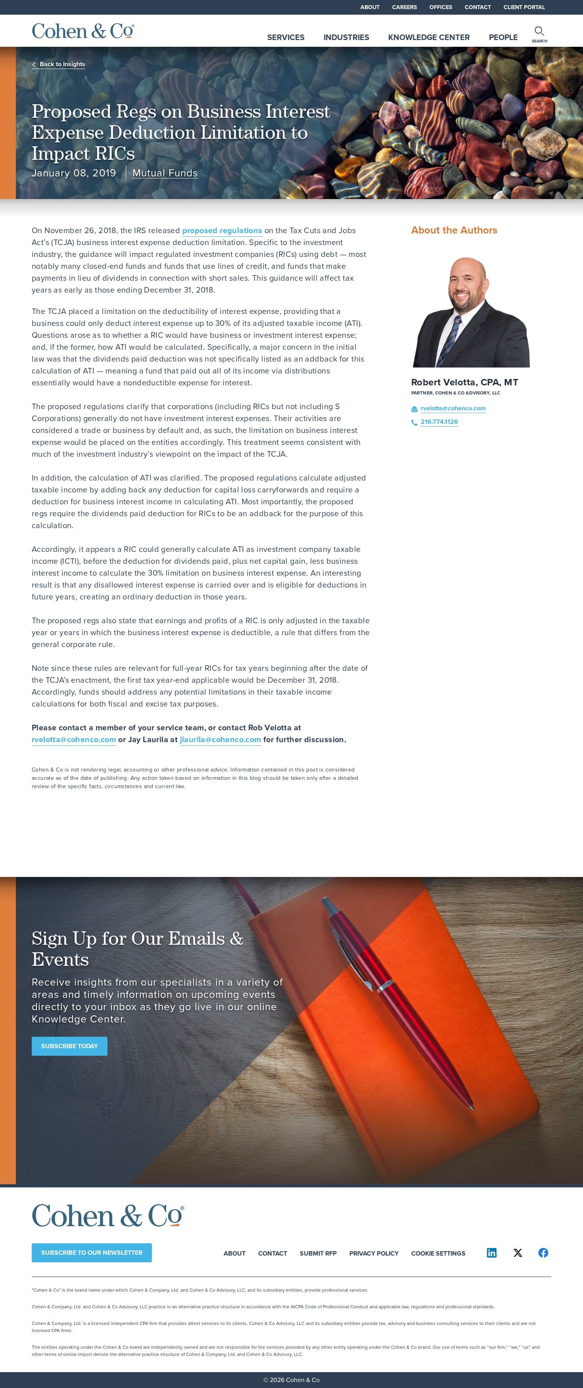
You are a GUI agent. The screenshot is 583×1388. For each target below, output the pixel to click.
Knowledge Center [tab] (429, 37)
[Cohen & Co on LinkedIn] (492, 1252)
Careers (404, 7)
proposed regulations (222, 230)
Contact (478, 7)
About (370, 7)
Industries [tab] (346, 37)
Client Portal (524, 7)
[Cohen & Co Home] (83, 31)
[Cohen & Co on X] (518, 1252)
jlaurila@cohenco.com (220, 739)
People (503, 37)
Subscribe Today (69, 1046)
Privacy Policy (374, 1253)
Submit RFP (318, 1253)
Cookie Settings (438, 1253)
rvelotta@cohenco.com (74, 739)
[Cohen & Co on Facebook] (543, 1252)
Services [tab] (286, 37)
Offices (441, 7)
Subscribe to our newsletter (91, 1252)
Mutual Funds (165, 173)
